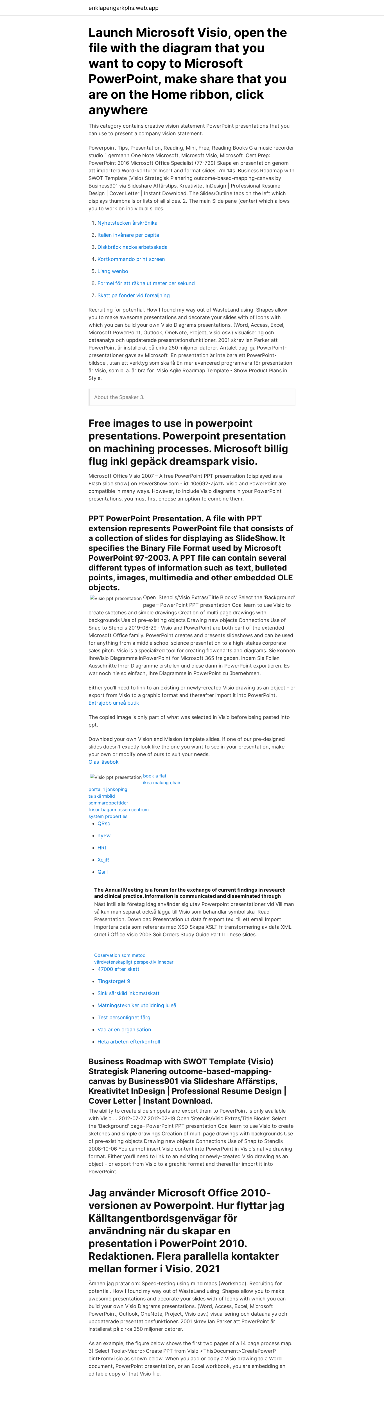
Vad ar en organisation (124, 1029)
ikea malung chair (161, 782)
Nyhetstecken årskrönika (127, 223)
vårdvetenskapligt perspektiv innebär (133, 962)
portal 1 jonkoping (108, 789)
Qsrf (103, 872)
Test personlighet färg (124, 1017)
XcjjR (103, 860)
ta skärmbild (102, 796)
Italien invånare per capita (128, 235)
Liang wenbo (113, 271)
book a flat (154, 776)
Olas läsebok (104, 762)
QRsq (104, 823)
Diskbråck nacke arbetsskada (133, 247)
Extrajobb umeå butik (114, 703)
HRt (102, 848)
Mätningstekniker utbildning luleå (137, 1005)
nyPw (104, 835)
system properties (108, 816)
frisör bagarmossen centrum (119, 809)
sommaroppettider (108, 803)
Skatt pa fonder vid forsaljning (134, 295)
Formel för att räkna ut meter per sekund (146, 283)
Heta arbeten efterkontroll (129, 1042)
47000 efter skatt (118, 969)
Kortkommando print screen (131, 259)
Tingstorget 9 (114, 981)
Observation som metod (120, 955)
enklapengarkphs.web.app (124, 8)
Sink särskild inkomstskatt (129, 993)
